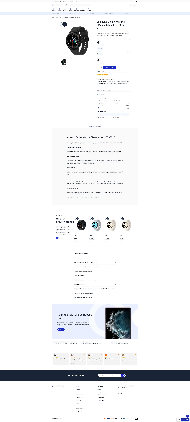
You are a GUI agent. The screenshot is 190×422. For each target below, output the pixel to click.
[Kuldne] (105, 235)
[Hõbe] (75, 235)
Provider (99, 100)
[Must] (90, 235)
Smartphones (100, 386)
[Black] (98, 42)
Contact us (61, 329)
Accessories (100, 403)
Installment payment (80, 394)
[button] (137, 359)
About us (78, 389)
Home (53, 17)
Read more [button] (55, 363)
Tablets (99, 389)
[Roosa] (76, 235)
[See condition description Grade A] (101, 48)
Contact (77, 386)
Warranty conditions (80, 408)
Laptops (99, 392)
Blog (77, 392)
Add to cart (109, 67)
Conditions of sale (79, 397)
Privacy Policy (78, 405)
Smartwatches (58, 17)
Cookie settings (79, 411)
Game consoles (101, 400)
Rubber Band (99, 54)
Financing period (117, 100)
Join (123, 375)
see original (115, 360)
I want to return (79, 400)
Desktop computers (102, 394)
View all (60, 237)
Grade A (99, 48)
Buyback (78, 403)
